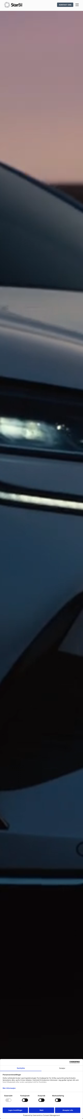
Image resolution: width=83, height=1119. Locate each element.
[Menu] (77, 4)
